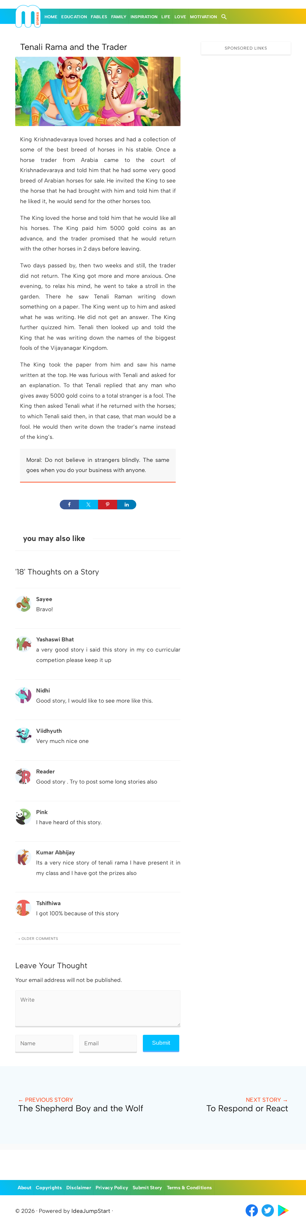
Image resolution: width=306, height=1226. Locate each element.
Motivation (203, 16)
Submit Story (147, 1187)
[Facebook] (252, 1216)
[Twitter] (268, 1216)
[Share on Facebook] (69, 504)
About (25, 1187)
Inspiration (144, 16)
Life (165, 16)
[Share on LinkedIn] (126, 504)
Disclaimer (78, 1187)
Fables (99, 16)
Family (119, 16)
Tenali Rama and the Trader (73, 47)
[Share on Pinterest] (107, 504)
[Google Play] (283, 1216)
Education (74, 16)
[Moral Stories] (28, 25)
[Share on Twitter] (88, 504)
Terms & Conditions (189, 1187)
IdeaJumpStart (90, 1210)
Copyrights (49, 1187)
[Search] (224, 16)
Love (180, 16)
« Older (38, 938)
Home (51, 16)
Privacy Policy (112, 1187)
